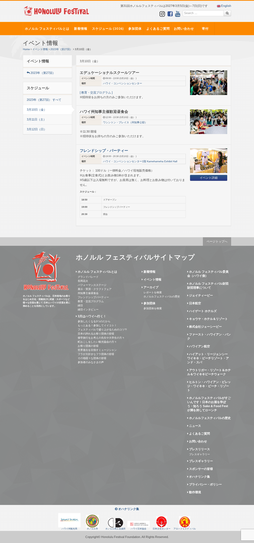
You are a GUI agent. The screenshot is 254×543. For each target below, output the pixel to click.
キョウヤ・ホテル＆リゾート (208, 318)
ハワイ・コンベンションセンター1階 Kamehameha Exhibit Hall (140, 161)
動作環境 (194, 492)
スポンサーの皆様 (200, 468)
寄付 (205, 28)
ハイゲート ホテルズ (202, 311)
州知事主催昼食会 (88, 293)
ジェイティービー (200, 295)
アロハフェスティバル (184, 528)
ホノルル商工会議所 (115, 528)
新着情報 (80, 28)
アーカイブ (150, 287)
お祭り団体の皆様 (88, 345)
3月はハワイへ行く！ (91, 316)
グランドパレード (88, 276)
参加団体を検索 (153, 308)
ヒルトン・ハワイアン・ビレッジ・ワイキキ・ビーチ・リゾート (209, 386)
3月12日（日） (37, 129)
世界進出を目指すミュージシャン (97, 349)
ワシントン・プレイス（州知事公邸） (125, 122)
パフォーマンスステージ (92, 284)
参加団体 (135, 28)
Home (26, 49)
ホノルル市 (92, 528)
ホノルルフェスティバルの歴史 (162, 296)
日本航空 (194, 303)
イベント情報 (40, 49)
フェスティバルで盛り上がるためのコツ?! (102, 329)
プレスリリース (199, 449)
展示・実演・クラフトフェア (95, 289)
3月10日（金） (37, 109)
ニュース (194, 425)
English (225, 5)
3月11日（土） (36, 119)
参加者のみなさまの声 (91, 362)
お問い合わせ (184, 28)
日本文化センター (162, 528)
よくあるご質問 (158, 28)
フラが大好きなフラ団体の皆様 (96, 354)
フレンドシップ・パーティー (104, 151)
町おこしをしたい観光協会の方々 (97, 341)
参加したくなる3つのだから (94, 321)
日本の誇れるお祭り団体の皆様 (96, 333)
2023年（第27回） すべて (44, 99)
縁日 (80, 305)
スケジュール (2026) (108, 28)
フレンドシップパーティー (93, 297)
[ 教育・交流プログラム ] (96, 92)
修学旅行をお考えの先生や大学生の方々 (101, 337)
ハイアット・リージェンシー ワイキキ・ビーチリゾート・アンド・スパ (208, 358)
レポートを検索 (153, 292)
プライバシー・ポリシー (205, 484)
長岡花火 (83, 280)
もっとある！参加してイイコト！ (97, 325)
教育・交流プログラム (91, 301)
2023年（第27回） (61, 49)
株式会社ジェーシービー (205, 326)
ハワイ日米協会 (138, 528)
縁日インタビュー (88, 309)
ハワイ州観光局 (69, 528)
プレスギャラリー (199, 454)
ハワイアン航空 (199, 346)
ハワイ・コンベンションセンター (122, 83)
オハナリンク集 (199, 476)
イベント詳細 (209, 177)
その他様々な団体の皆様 (92, 358)
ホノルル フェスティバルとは (47, 28)
